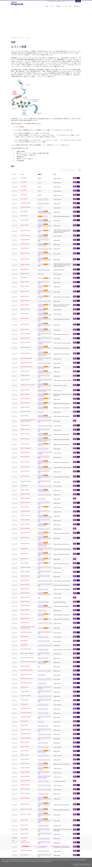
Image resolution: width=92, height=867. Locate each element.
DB (38, 203)
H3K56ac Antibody (25, 489)
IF (44, 199)
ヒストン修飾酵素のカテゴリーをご (51, 145)
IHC (44, 448)
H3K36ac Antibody (25, 371)
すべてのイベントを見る (20, 840)
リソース (65, 6)
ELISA (39, 178)
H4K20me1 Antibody (25, 767)
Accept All (76, 864)
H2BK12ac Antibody (25, 253)
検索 (78, 1)
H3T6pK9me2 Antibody (26, 733)
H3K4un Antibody (24, 485)
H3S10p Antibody (24, 687)
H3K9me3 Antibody (25, 593)
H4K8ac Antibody (24, 825)
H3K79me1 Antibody (25, 511)
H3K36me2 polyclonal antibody (28, 384)
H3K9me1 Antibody (25, 571)
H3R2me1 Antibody (25, 666)
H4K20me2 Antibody (25, 784)
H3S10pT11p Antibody (26, 695)
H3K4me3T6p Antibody (26, 481)
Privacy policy (65, 846)
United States (54, 1)
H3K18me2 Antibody (25, 300)
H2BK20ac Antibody (25, 264)
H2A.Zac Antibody (25, 220)
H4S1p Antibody (24, 854)
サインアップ (71, 1)
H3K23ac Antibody (25, 304)
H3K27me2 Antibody (25, 338)
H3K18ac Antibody (25, 291)
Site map (30, 846)
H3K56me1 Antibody (25, 494)
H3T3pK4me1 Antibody (26, 712)
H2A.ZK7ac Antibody (25, 235)
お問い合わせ (77, 6)
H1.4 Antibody (24, 190)
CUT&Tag (40, 212)
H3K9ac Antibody (24, 548)
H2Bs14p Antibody (25, 273)
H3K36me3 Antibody (25, 389)
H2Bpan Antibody (24, 269)
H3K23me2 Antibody (25, 309)
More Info (88, 864)
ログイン (66, 1)
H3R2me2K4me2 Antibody (27, 670)
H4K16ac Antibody (25, 755)
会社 (70, 6)
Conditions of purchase (55, 846)
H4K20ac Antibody (25, 763)
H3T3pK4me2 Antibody (26, 716)
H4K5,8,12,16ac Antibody (26, 809)
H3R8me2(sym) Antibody (26, 682)
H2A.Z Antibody (24, 211)
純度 (55, 174)
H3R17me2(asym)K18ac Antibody (28, 661)
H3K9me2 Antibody (25, 580)
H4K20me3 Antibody (25, 798)
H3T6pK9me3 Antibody (26, 738)
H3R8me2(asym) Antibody (26, 678)
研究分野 (59, 6)
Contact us (36, 846)
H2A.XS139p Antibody (26, 203)
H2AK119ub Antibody (25, 239)
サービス (52, 6)
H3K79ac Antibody (25, 506)
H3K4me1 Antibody (25, 425)
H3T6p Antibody (24, 725)
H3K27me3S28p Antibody (26, 358)
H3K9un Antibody (24, 636)
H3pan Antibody (24, 640)
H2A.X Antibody (24, 198)
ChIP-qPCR (40, 199)
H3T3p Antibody (24, 704)
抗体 (13, 42)
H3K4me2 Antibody (25, 452)
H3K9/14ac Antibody (25, 537)
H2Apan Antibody (24, 248)
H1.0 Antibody (24, 177)
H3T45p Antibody (24, 721)
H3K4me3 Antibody (25, 466)
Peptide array (40, 355)
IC (44, 785)
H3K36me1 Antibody (25, 375)
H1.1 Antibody (24, 182)
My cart (60, 1)
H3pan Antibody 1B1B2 (26, 649)
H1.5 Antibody (24, 194)
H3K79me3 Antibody (25, 528)
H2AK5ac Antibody (25, 243)
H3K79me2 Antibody (25, 519)
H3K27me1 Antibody (25, 333)
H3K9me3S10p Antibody (26, 632)
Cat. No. (14, 174)
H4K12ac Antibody (25, 742)
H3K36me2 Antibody (25, 379)
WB (47, 199)
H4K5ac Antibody (24, 820)
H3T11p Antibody (24, 699)
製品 (47, 6)
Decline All (82, 864)
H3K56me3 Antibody (25, 498)
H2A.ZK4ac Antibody (25, 230)
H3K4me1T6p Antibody (26, 448)
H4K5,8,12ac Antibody (26, 814)
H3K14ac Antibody (25, 281)
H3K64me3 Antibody (25, 502)
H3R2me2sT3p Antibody (26, 674)
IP (38, 359)
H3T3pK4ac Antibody (25, 708)
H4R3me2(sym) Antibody (26, 850)
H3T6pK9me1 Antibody (26, 729)
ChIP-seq (45, 211)
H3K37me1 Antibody (25, 411)
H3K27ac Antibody (25, 313)
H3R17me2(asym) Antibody (27, 653)
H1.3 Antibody (24, 186)
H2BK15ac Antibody (25, 259)
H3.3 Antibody (24, 277)
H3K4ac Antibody (24, 415)
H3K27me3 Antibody (25, 342)
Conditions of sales (45, 846)
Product (22, 174)
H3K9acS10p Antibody (26, 567)
